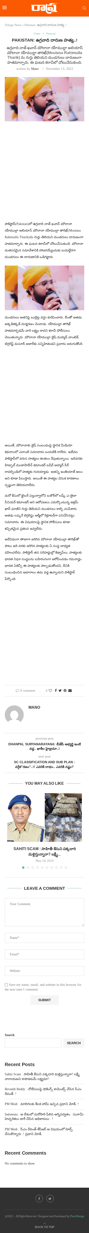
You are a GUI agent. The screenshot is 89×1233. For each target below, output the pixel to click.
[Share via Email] (70, 691)
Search (9, 1035)
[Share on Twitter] (60, 691)
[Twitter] (50, 1198)
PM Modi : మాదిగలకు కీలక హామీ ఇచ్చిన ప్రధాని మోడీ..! (42, 1104)
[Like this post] (50, 691)
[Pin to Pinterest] (65, 691)
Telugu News (13, 25)
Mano (35, 69)
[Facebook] (39, 1198)
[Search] (84, 8)
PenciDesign (77, 1216)
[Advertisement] (44, 174)
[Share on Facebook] (56, 691)
